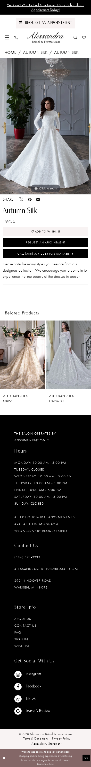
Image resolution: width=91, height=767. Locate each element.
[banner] (45, 37)
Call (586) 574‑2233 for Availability (45, 254)
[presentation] (24, 355)
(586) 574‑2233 (27, 557)
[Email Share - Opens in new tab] (38, 199)
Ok (86, 757)
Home (10, 52)
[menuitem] (7, 37)
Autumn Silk (35, 52)
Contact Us (25, 625)
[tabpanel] (45, 126)
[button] (7, 37)
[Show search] (75, 37)
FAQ (17, 632)
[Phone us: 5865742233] (16, 37)
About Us (22, 618)
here (51, 764)
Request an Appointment (46, 242)
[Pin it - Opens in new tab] (30, 199)
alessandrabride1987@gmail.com (46, 569)
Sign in (21, 639)
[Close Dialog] (4, 758)
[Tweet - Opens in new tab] (21, 199)
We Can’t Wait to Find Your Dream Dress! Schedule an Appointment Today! (45, 7)
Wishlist (22, 646)
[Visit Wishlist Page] (84, 37)
